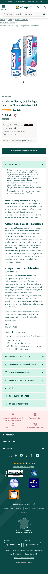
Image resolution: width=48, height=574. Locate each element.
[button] (23, 85)
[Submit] (44, 14)
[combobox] (24, 14)
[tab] (24, 435)
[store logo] (24, 10)
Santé (10, 20)
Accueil (2, 20)
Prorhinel (6, 96)
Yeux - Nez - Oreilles (7, 23)
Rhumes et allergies (21, 20)
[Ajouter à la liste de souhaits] (15, 115)
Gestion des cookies (18, 550)
